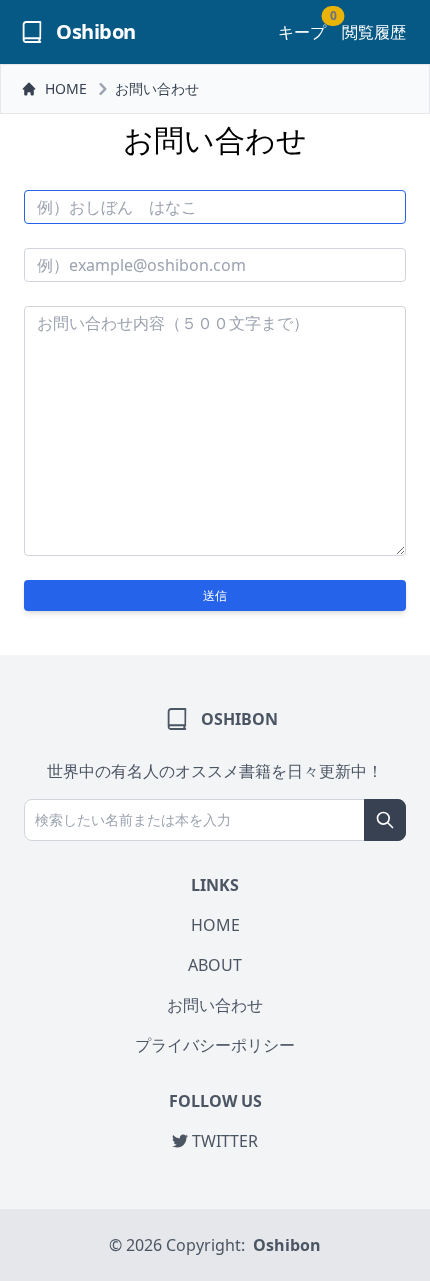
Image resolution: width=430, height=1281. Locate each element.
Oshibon (287, 1245)
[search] (385, 820)
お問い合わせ (157, 88)
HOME (66, 88)
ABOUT (215, 965)
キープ (302, 31)
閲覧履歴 (374, 32)
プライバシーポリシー (215, 1045)
